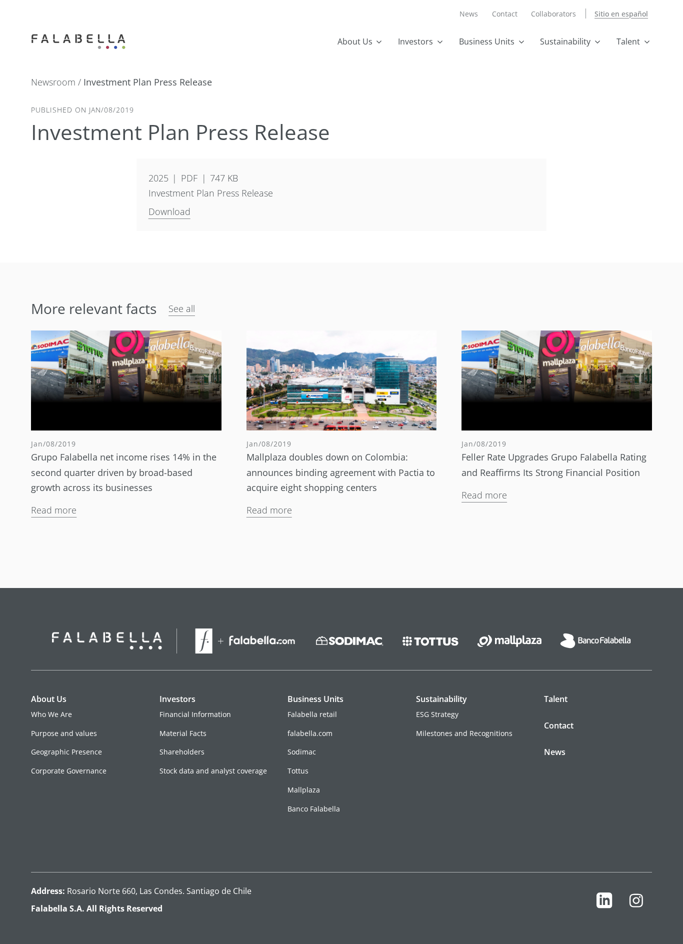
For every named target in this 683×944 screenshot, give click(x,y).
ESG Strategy (437, 714)
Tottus (298, 771)
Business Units (486, 41)
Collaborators (553, 13)
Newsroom (54, 82)
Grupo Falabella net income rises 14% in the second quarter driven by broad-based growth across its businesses (123, 472)
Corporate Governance (68, 771)
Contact (505, 13)
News (469, 13)
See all (181, 308)
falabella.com (310, 733)
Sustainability (565, 41)
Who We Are (51, 714)
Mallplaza (304, 789)
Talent (628, 41)
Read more (53, 510)
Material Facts (183, 733)
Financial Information (195, 714)
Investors (415, 41)
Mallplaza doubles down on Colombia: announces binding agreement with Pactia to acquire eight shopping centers (340, 472)
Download (169, 212)
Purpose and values (64, 733)
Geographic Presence (66, 751)
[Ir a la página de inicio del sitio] (80, 40)
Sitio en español (621, 13)
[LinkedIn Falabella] (604, 902)
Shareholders (182, 751)
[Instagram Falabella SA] (636, 902)
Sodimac (302, 751)
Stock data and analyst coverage (213, 771)
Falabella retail (312, 714)
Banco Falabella (314, 809)
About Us (355, 41)
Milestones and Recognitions (464, 733)
